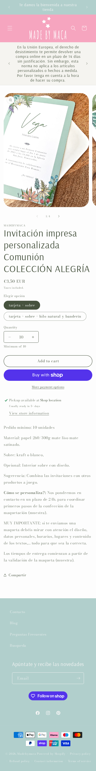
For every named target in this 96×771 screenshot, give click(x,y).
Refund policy (19, 761)
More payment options (48, 387)
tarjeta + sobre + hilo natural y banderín (45, 316)
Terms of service (79, 761)
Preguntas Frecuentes (28, 634)
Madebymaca (26, 753)
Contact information (48, 761)
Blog (14, 623)
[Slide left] (37, 216)
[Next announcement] (86, 7)
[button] (9, 28)
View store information (29, 413)
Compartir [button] (17, 575)
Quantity (10, 327)
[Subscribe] (78, 678)
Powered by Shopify (51, 753)
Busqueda (18, 645)
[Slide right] (58, 216)
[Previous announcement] (9, 7)
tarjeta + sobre (22, 305)
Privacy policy (80, 754)
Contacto (17, 612)
